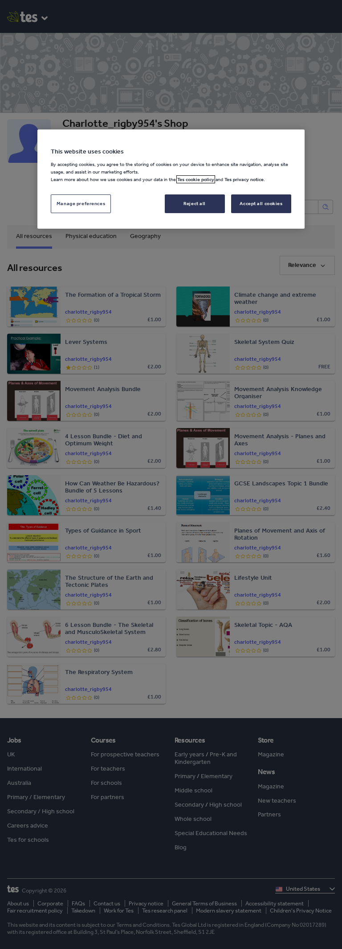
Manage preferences (81, 203)
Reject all (194, 203)
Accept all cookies (261, 203)
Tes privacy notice (244, 179)
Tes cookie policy (195, 179)
